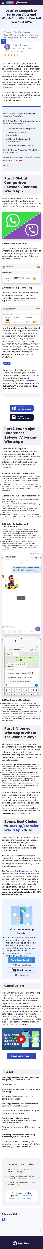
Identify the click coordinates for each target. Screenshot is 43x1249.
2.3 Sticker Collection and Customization (18, 140)
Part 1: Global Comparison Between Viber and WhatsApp (19, 114)
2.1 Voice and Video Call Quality (20, 128)
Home (8, 32)
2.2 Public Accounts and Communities (17, 134)
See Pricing (24, 970)
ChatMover (30, 380)
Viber (31, 248)
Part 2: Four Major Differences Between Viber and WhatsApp (21, 122)
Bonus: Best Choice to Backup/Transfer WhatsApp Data (21, 159)
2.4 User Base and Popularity (19, 145)
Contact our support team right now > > (21, 1197)
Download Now (20, 1056)
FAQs (5, 165)
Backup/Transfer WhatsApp (21, 828)
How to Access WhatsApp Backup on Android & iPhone (21, 1183)
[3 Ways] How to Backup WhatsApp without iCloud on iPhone (21, 1177)
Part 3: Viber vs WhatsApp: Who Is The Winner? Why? (21, 151)
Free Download (20, 960)
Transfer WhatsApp (22, 32)
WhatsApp (16, 292)
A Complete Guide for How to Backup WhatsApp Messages (21, 1171)
